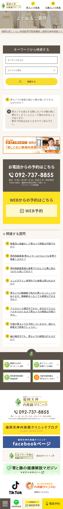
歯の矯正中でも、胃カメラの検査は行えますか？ (32, 338)
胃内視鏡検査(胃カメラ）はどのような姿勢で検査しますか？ (33, 257)
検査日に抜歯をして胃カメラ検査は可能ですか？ (32, 245)
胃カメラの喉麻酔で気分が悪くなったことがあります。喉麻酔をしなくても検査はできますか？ (32, 296)
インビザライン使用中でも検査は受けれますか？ (32, 282)
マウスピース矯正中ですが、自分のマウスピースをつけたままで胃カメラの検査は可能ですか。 (32, 311)
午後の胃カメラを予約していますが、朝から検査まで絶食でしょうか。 (32, 325)
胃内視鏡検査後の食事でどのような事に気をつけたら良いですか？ (32, 270)
